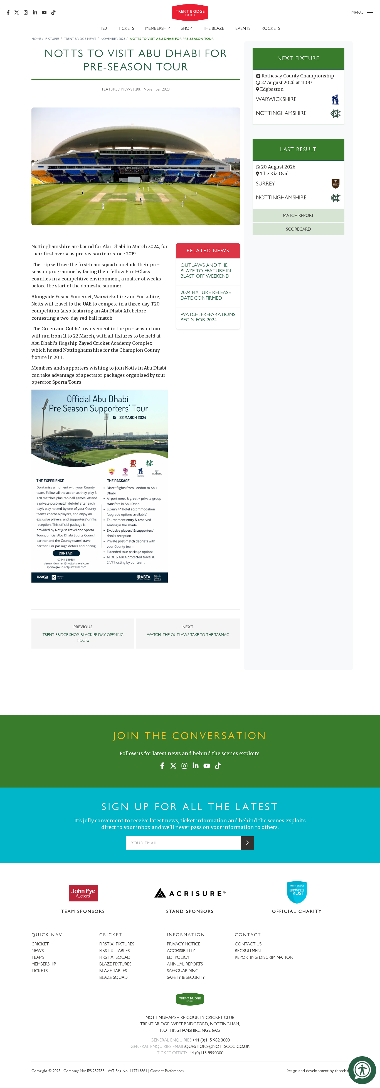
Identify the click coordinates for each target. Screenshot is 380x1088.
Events (242, 28)
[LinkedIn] (35, 12)
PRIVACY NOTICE (183, 944)
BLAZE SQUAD (113, 977)
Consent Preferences (167, 1070)
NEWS (37, 950)
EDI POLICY (178, 957)
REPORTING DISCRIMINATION (264, 957)
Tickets (126, 28)
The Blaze (213, 28)
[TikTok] (53, 12)
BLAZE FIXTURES (115, 964)
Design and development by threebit (317, 1070)
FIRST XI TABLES (114, 950)
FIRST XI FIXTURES (116, 944)
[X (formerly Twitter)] (16, 12)
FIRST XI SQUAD (114, 957)
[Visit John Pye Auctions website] (83, 893)
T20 (103, 28)
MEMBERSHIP (43, 964)
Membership (157, 28)
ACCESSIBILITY (181, 950)
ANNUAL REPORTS (185, 964)
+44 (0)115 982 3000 (211, 1040)
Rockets (270, 28)
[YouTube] (44, 12)
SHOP (186, 28)
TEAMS (37, 957)
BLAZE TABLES (113, 970)
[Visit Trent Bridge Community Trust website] (297, 892)
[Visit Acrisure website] (190, 893)
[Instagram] (26, 12)
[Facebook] (8, 12)
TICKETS (39, 970)
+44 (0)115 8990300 (205, 1052)
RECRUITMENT (249, 950)
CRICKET (40, 944)
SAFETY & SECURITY (186, 977)
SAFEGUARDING (183, 970)
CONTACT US (248, 944)
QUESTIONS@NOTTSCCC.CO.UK (217, 1046)
